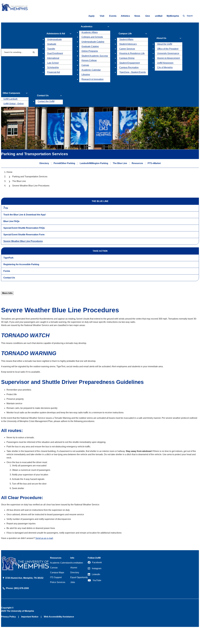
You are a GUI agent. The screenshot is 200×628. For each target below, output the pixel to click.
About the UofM (164, 44)
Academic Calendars (60, 563)
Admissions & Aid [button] (56, 33)
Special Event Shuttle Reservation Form (23, 234)
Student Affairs (126, 39)
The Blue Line (120, 163)
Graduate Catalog (90, 46)
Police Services (57, 582)
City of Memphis (165, 67)
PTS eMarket (154, 163)
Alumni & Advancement (168, 58)
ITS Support (56, 577)
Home (9, 172)
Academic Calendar (91, 70)
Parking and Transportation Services (29, 176)
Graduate (51, 44)
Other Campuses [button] (11, 93)
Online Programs (89, 51)
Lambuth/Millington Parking (94, 163)
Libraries (85, 74)
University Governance (168, 53)
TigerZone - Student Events (132, 72)
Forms (6, 271)
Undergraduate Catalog (92, 42)
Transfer (51, 49)
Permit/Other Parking (64, 163)
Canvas (85, 65)
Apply (91, 16)
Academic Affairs (89, 32)
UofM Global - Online (13, 103)
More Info (7, 293)
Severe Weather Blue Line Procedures (23, 241)
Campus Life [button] (125, 33)
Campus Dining (126, 58)
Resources (137, 163)
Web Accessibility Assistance (59, 617)
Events (112, 16)
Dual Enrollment (55, 53)
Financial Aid (53, 72)
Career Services (127, 49)
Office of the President (167, 49)
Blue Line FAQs (11, 221)
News (137, 16)
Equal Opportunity (79, 577)
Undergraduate (54, 39)
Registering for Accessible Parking (21, 264)
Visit (102, 16)
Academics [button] (86, 26)
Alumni (73, 567)
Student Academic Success (94, 56)
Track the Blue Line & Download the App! (24, 214)
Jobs (72, 582)
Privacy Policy (8, 617)
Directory (44, 163)
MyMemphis (173, 16)
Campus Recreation (129, 67)
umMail (158, 16)
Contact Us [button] (43, 95)
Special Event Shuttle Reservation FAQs (24, 228)
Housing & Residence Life (132, 53)
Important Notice (29, 617)
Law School (53, 63)
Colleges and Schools (92, 37)
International (53, 58)
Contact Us (9, 278)
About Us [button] (161, 38)
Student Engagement (129, 63)
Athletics (125, 16)
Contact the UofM (46, 101)
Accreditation (76, 563)
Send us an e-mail (44, 538)
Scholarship (53, 67)
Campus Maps (57, 572)
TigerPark (8, 258)
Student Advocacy (128, 44)
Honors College (89, 60)
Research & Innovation (92, 79)
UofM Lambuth (10, 99)
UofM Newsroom (165, 63)
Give (147, 16)
